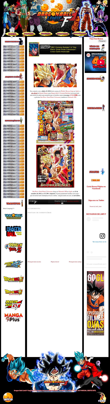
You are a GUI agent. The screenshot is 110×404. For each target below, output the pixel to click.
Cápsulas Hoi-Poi (8, 131)
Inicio (5, 46)
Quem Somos (7, 55)
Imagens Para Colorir (9, 102)
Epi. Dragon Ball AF (9, 90)
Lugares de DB (7, 176)
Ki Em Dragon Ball (9, 167)
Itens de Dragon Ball (9, 161)
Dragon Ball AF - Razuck (10, 64)
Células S (6, 134)
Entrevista (6, 149)
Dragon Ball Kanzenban (10, 143)
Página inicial (55, 262)
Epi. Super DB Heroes (9, 93)
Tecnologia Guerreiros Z (10, 191)
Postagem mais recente (34, 262)
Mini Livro (6, 108)
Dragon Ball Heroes (9, 140)
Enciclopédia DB (8, 146)
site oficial (34, 93)
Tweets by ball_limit (96, 206)
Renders (6, 111)
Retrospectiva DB (8, 61)
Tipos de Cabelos (8, 197)
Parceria (6, 52)
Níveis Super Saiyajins (9, 179)
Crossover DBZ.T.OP (9, 87)
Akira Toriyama (8, 125)
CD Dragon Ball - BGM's (10, 81)
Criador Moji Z (7, 84)
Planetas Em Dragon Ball (10, 182)
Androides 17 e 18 (8, 128)
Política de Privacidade (9, 58)
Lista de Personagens (9, 173)
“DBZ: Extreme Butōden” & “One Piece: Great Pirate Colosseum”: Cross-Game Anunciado (63, 49)
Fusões (5, 155)
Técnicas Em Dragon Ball (10, 188)
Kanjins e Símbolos (9, 164)
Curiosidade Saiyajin (9, 137)
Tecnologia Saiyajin (9, 194)
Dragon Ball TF (8, 67)
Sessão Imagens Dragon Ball (11, 114)
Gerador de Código (9, 96)
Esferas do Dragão (8, 152)
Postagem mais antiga (75, 262)
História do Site (8, 49)
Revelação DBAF (8, 185)
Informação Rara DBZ (9, 158)
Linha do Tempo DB (9, 170)
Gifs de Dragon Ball (9, 99)
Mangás (6, 105)
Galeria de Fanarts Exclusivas (11, 70)
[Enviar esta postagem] (62, 203)
